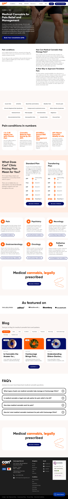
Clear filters (6, 331)
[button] (13, 4)
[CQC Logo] (58, 464)
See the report (58, 475)
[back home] (6, 462)
